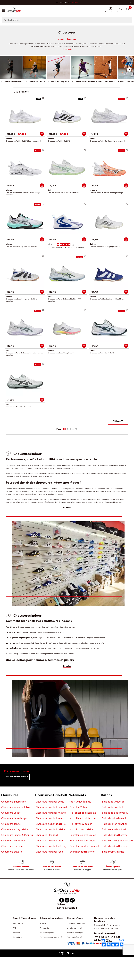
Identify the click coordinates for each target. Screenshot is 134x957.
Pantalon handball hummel (84, 846)
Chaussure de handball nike (51, 823)
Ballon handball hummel (115, 835)
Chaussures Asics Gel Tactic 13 (102, 353)
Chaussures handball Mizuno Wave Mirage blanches (23, 193)
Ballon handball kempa (114, 846)
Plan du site (44, 928)
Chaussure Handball (47, 835)
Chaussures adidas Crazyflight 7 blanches (106, 246)
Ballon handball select (114, 818)
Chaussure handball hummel (51, 807)
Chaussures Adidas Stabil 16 (59, 141)
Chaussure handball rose (49, 851)
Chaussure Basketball (13, 840)
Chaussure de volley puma (16, 818)
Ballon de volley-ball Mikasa (117, 840)
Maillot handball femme (82, 818)
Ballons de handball (112, 807)
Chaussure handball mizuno (51, 812)
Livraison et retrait (74, 928)
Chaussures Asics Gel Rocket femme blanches (108, 141)
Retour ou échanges (75, 932)
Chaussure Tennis (11, 823)
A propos (43, 923)
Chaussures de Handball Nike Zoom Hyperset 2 (67, 247)
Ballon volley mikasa (113, 851)
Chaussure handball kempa (51, 818)
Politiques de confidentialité (51, 937)
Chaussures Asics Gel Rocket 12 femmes (64, 192)
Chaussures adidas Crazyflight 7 (61, 353)
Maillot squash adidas (81, 829)
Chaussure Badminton (13, 801)
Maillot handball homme (82, 812)
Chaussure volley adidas (14, 829)
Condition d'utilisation (76, 923)
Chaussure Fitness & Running (17, 835)
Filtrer (71, 953)
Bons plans (17, 937)
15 (76, 429)
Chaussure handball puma (50, 801)
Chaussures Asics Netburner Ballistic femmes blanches (24, 354)
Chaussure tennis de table (15, 807)
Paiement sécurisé (74, 937)
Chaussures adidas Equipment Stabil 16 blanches (21, 300)
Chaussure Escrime (12, 846)
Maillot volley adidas (80, 823)
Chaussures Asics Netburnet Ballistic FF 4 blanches (64, 300)
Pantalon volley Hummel (83, 835)
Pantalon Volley (78, 807)
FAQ (14, 928)
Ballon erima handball (114, 829)
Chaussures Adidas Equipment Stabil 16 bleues (108, 299)
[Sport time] (67, 887)
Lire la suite (67, 49)
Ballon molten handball (114, 823)
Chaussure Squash (11, 851)
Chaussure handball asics (49, 840)
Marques (16, 932)
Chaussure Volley (10, 812)
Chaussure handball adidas (50, 829)
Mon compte (18, 923)
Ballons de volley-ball (114, 801)
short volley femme (80, 801)
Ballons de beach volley (115, 812)
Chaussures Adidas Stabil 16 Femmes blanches (24, 141)
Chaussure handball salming (51, 846)
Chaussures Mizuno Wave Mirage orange (106, 192)
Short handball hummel (82, 851)
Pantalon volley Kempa (82, 840)
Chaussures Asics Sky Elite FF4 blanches (22, 246)
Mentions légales (47, 932)
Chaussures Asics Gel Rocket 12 (18, 407)
